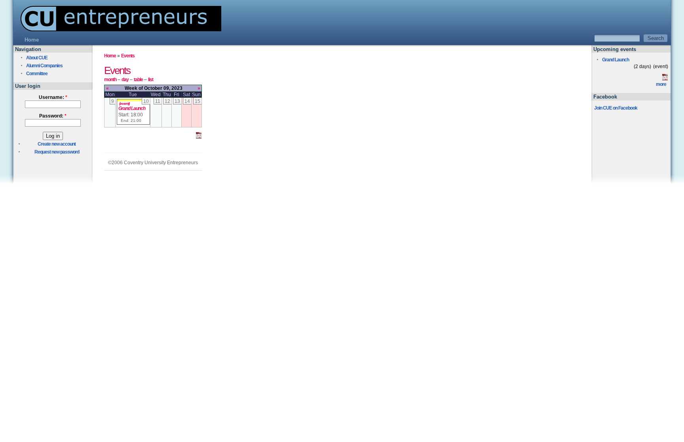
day (125, 79)
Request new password (56, 152)
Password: (52, 116)
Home (110, 56)
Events (128, 56)
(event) (124, 103)
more (661, 84)
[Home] (117, 29)
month (110, 79)
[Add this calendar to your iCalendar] (199, 137)
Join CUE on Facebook (615, 108)
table (138, 79)
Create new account (57, 144)
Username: (53, 97)
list (150, 79)
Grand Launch (131, 108)
